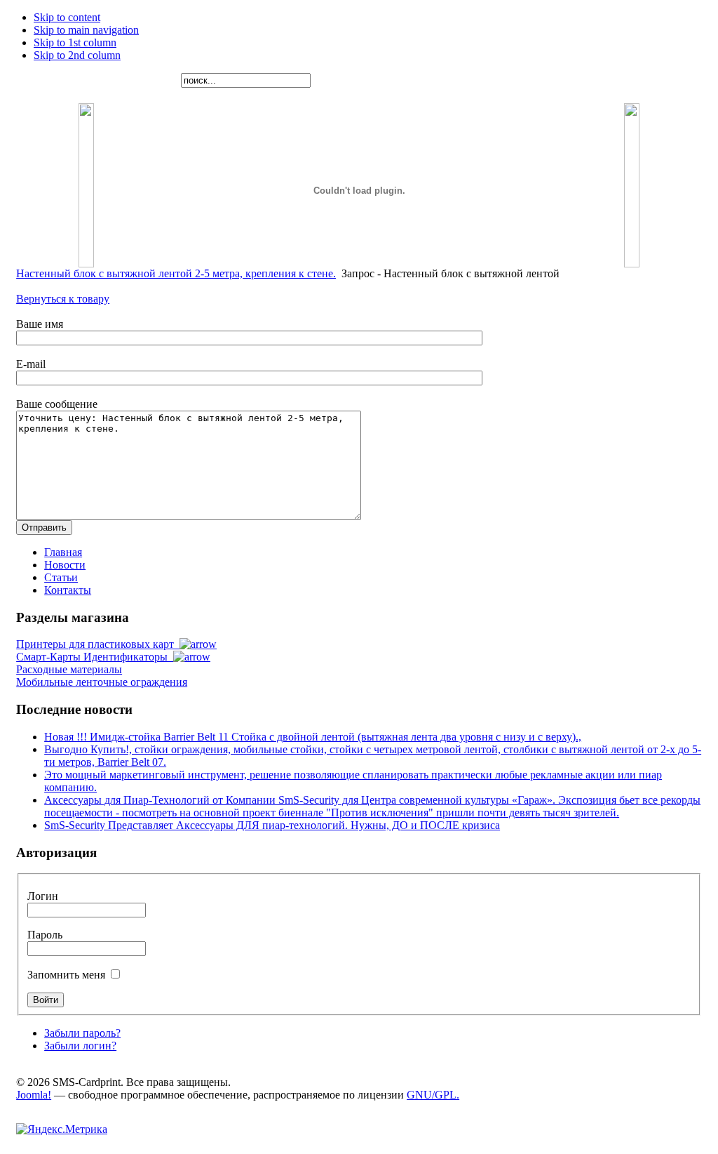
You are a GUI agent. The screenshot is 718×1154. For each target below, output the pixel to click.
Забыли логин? (80, 1046)
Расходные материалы (69, 669)
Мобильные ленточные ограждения (101, 682)
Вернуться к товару (62, 299)
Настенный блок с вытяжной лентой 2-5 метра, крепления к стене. (176, 273)
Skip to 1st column (75, 42)
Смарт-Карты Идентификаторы (94, 657)
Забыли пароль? (82, 1033)
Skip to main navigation (86, 30)
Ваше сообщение (56, 404)
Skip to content (67, 17)
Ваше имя (39, 324)
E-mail (31, 364)
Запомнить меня (67, 975)
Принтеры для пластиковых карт (98, 644)
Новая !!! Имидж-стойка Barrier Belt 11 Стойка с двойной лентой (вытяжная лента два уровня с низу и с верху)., (312, 737)
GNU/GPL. (433, 1095)
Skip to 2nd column (77, 55)
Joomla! (33, 1095)
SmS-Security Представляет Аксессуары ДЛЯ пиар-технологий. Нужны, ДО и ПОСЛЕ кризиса (272, 825)
